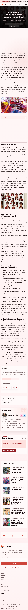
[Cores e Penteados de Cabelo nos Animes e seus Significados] (6, 501)
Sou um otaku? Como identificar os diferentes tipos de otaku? (17, 523)
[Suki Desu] (2, 5)
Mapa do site (11, 608)
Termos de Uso (4, 608)
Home (6, 4)
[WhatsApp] (19, 567)
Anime (6, 24)
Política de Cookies (15, 606)
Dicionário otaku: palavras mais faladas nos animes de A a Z (18, 512)
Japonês (3, 575)
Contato (3, 588)
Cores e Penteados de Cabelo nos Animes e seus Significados (17, 502)
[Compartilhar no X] (6, 387)
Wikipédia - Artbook (6, 402)
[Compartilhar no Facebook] (9, 387)
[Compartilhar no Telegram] (16, 387)
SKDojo (2, 600)
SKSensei (21, 4)
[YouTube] (2, 567)
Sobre (2, 584)
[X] (8, 567)
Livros (11, 24)
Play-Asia (6, 237)
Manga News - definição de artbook (9, 400)
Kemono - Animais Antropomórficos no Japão (17, 481)
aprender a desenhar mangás (16, 314)
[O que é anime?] (6, 490)
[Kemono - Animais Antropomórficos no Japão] (6, 480)
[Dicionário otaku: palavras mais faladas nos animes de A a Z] (6, 511)
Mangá (16, 24)
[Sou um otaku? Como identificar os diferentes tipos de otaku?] (6, 522)
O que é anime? (16, 489)
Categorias (12, 4)
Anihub (2, 596)
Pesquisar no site (4, 557)
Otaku (21, 24)
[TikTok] (15, 567)
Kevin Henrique (7, 10)
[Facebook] (5, 567)
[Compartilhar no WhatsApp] (13, 387)
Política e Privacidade (5, 606)
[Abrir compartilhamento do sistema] (3, 387)
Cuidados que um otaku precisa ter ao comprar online (17, 471)
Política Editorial (5, 590)
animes (18, 57)
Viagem (2, 579)
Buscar (14, 563)
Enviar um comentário (8, 450)
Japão (2, 573)
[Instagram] (12, 567)
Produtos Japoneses (14, 26)
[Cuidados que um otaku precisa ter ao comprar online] (6, 470)
